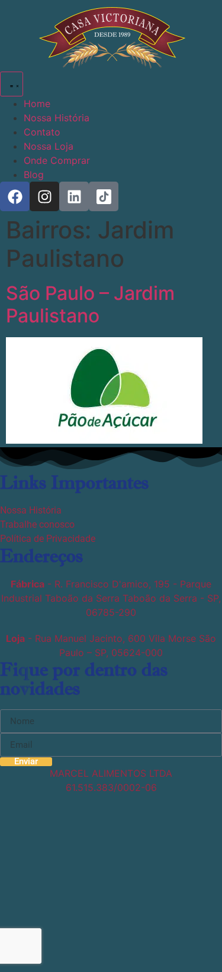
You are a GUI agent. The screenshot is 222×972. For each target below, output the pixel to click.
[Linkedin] (74, 196)
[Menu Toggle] (11, 84)
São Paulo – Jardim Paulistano (90, 304)
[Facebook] (15, 196)
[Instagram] (44, 196)
